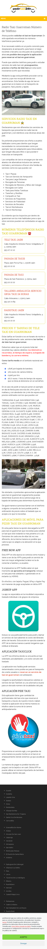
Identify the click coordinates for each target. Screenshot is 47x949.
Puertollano (10, 884)
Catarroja (9, 837)
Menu (3, 18)
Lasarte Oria (10, 797)
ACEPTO (23, 937)
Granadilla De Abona (13, 827)
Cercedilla (10, 821)
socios (4, 922)
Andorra (9, 857)
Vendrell (9, 841)
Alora (8, 804)
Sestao (8, 801)
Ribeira (8, 881)
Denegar (23, 943)
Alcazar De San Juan (13, 834)
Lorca (8, 874)
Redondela (10, 807)
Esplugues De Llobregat (14, 864)
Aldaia (8, 831)
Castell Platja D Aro (13, 894)
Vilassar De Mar (11, 811)
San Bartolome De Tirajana (16, 814)
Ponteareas (10, 901)
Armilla (8, 891)
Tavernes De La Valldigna (15, 878)
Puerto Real (10, 911)
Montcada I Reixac (12, 851)
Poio (7, 871)
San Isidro (9, 847)
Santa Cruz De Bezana (14, 817)
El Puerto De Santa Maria (15, 854)
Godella (9, 794)
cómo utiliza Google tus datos (21, 926)
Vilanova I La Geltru (13, 868)
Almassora (10, 844)
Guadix (8, 790)
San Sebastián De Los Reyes (16, 908)
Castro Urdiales (11, 904)
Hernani (9, 888)
